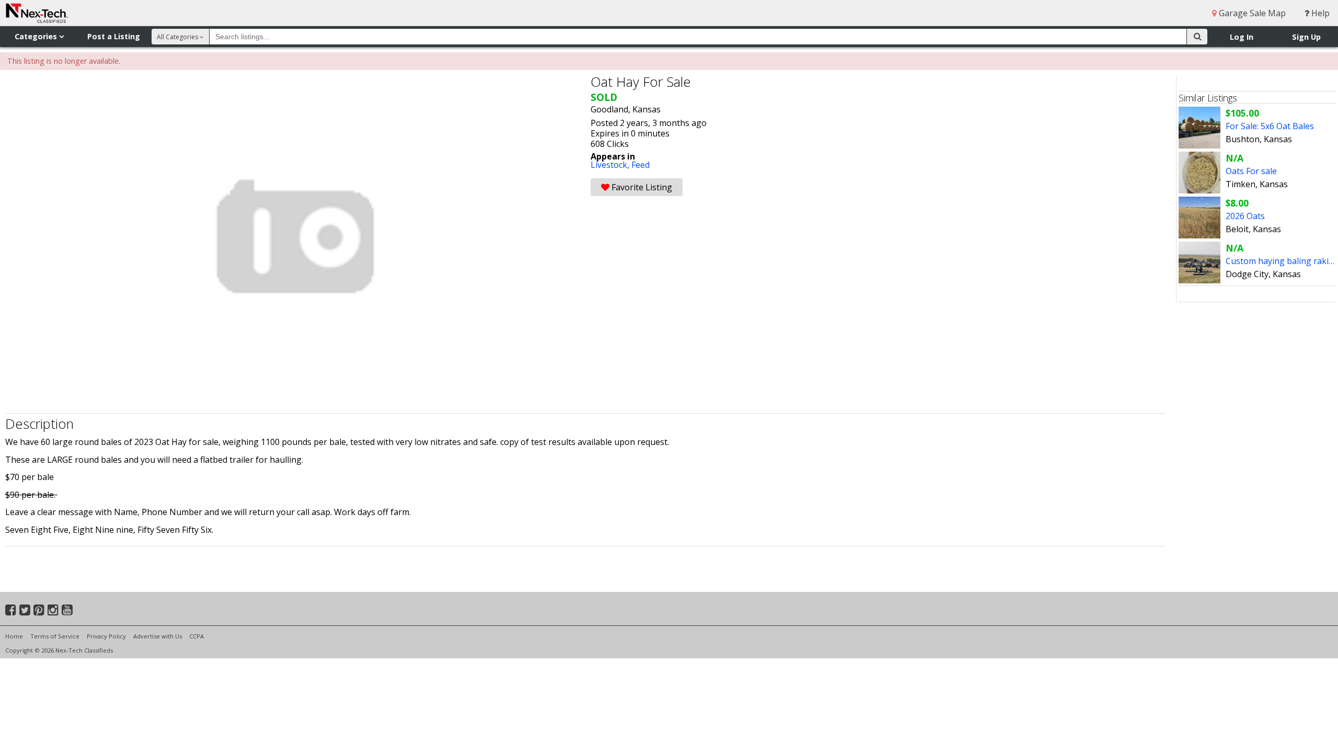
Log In (1241, 37)
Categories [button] (37, 36)
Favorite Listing (640, 187)
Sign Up (1306, 37)
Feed (640, 164)
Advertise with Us (157, 636)
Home (14, 636)
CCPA (196, 636)
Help (1319, 13)
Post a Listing (113, 36)
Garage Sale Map (1251, 13)
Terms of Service (54, 636)
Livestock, (611, 164)
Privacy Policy (106, 636)
